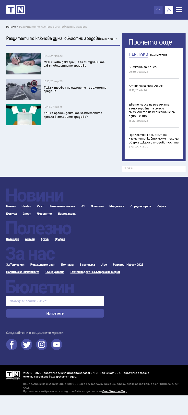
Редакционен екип (42, 264)
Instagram (41, 344)
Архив (45, 239)
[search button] (158, 10)
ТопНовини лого (15, 10)
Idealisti (26, 206)
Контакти (67, 264)
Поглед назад (67, 213)
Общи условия (55, 272)
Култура (11, 213)
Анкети (30, 239)
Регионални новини (62, 206)
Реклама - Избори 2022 (128, 264)
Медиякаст (116, 206)
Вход (169, 10)
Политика (97, 206)
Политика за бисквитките (22, 272)
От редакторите (140, 206)
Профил (60, 239)
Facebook (11, 344)
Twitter (26, 344)
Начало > (12, 26)
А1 (83, 206)
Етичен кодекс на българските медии (95, 272)
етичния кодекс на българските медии (49, 376)
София (161, 206)
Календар (12, 239)
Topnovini (13, 375)
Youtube (56, 344)
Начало (10, 206)
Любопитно (44, 213)
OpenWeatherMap (114, 391)
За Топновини (15, 264)
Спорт (27, 213)
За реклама (87, 264)
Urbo (104, 264)
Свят (40, 206)
